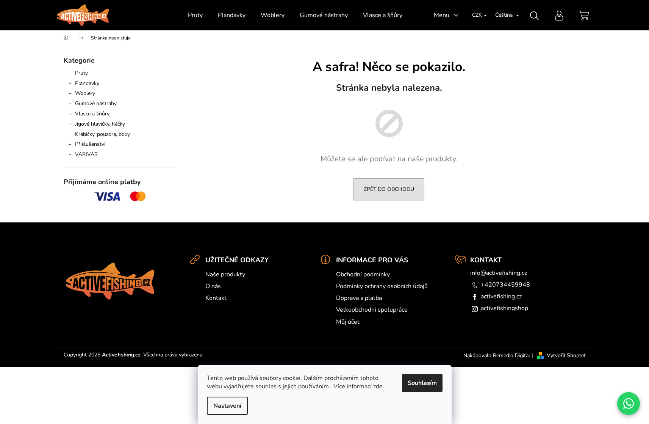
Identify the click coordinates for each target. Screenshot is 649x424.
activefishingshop (504, 308)
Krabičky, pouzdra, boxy (102, 134)
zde (378, 386)
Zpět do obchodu (389, 189)
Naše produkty (225, 274)
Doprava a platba (359, 298)
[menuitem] (195, 15)
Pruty (81, 73)
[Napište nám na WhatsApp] (628, 403)
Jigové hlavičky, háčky (100, 124)
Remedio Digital (511, 355)
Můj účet (348, 322)
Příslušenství (90, 144)
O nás (213, 286)
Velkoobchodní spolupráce (372, 310)
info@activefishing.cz (498, 273)
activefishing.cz (501, 296)
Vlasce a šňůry (92, 113)
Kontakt (216, 298)
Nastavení (227, 406)
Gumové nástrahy (96, 103)
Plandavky (87, 83)
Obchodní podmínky (363, 274)
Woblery (85, 93)
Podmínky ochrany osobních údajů (382, 286)
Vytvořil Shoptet (566, 355)
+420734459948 (505, 285)
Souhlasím (422, 383)
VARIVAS (86, 154)
